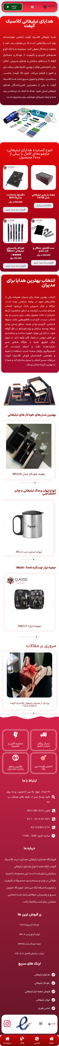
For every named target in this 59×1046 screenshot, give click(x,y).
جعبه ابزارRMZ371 (29, 626)
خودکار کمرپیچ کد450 (29, 924)
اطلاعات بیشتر (43, 205)
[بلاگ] (22, 1038)
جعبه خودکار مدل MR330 (28, 474)
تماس (37, 1043)
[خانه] (52, 1038)
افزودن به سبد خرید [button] (15, 209)
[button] (32, 6)
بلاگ (22, 1043)
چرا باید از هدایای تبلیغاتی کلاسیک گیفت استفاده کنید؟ (29, 704)
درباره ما (7, 1043)
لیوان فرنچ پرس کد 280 (29, 934)
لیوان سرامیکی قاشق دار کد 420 (29, 953)
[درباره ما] (7, 1038)
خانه (51, 1043)
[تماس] (37, 1038)
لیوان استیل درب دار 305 (29, 552)
